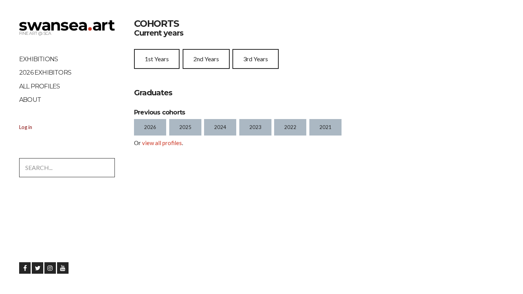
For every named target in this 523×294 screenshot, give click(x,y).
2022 (290, 127)
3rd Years (255, 58)
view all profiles (162, 142)
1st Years (157, 58)
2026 (150, 127)
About (30, 99)
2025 (185, 127)
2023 (255, 127)
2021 (325, 127)
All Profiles (39, 86)
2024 (220, 127)
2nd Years (206, 58)
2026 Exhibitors (45, 72)
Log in (25, 127)
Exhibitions (38, 59)
